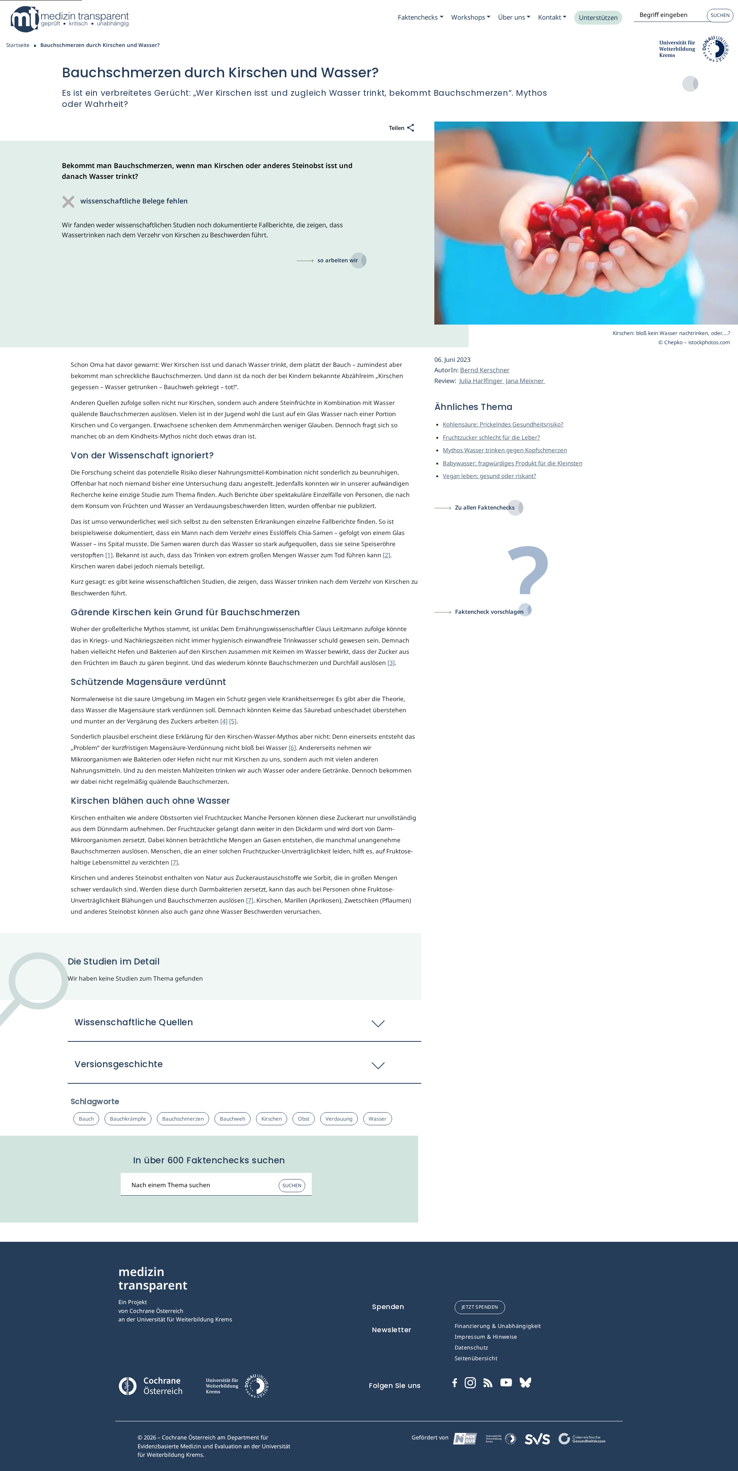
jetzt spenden (480, 1307)
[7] (174, 862)
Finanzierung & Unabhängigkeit (498, 1325)
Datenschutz (472, 1347)
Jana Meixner (525, 380)
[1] (109, 555)
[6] (292, 747)
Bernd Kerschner (485, 370)
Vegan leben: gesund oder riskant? (489, 476)
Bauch (86, 1118)
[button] (244, 1026)
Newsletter (392, 1329)
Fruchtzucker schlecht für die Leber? (491, 437)
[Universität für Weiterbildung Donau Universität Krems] (237, 1388)
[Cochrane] (150, 1385)
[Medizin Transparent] (69, 19)
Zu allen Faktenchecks (485, 507)
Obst (303, 1118)
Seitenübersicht (476, 1358)
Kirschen (271, 1118)
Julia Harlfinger (481, 380)
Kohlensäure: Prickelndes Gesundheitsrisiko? (503, 424)
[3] (391, 662)
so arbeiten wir (337, 260)
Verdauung (339, 1118)
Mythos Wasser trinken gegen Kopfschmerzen (505, 450)
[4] (224, 721)
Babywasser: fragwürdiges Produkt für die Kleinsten (512, 463)
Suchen (720, 15)
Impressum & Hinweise (486, 1336)
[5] (232, 721)
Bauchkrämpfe (128, 1118)
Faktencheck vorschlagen (489, 611)
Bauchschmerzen (183, 1118)
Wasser (378, 1118)
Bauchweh (232, 1118)
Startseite (18, 45)
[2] (386, 555)
